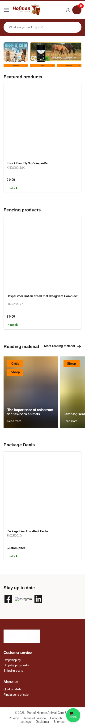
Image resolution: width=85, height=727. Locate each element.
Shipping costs (13, 670)
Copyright (56, 718)
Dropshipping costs (16, 665)
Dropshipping (12, 660)
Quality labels (12, 689)
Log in (68, 9)
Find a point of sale (16, 694)
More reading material (59, 346)
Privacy (14, 718)
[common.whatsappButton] (73, 715)
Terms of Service (35, 718)
